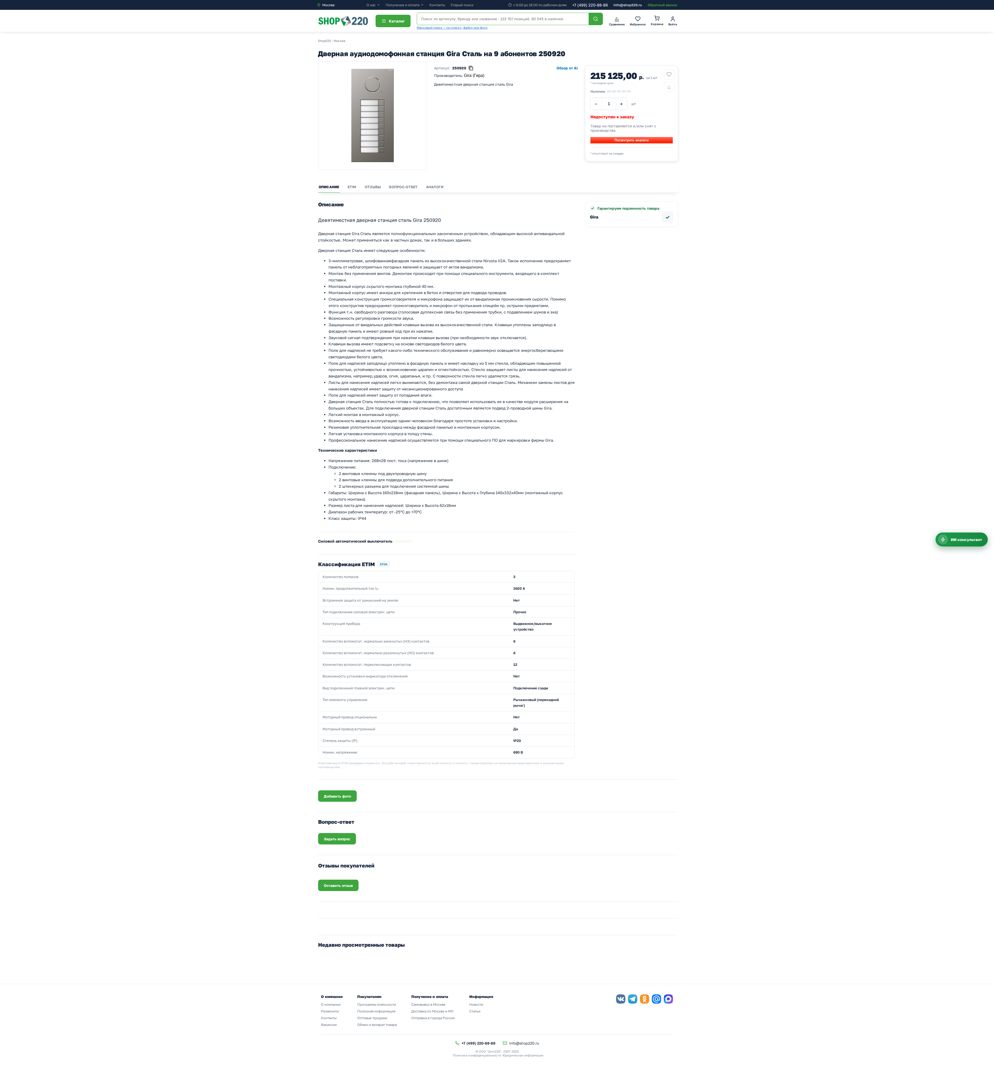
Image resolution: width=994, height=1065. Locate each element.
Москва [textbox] (328, 5)
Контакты (437, 5)
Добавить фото (337, 796)
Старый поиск (462, 5)
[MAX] (668, 999)
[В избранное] (669, 74)
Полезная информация (376, 1011)
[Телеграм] (632, 999)
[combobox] (341, 5)
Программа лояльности (376, 1004)
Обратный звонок (662, 5)
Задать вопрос (337, 839)
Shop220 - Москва (331, 41)
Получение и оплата (402, 5)
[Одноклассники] (644, 999)
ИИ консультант (966, 539)
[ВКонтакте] (620, 999)
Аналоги (435, 187)
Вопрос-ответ (403, 187)
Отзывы (373, 187)
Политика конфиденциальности (477, 1055)
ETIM (352, 187)
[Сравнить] (669, 87)
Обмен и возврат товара (377, 1025)
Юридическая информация (522, 1055)
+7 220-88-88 (590, 5)
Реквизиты (330, 1011)
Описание (329, 187)
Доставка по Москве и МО (432, 1011)
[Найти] (596, 19)
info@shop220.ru (627, 5)
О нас (371, 5)
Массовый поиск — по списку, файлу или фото (452, 28)
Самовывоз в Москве (428, 1004)
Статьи (474, 1011)
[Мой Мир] (656, 999)
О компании (331, 1004)
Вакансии (329, 1025)
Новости (476, 1004)
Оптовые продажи (372, 1018)
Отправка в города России (433, 1018)
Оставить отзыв (338, 885)
